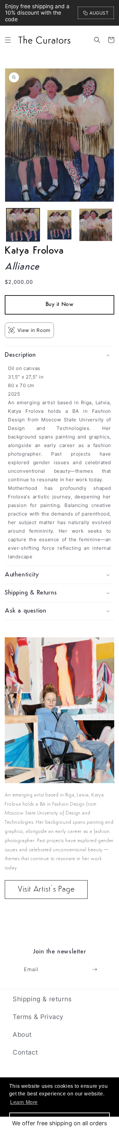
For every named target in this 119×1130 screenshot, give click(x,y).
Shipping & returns (42, 999)
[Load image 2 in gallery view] (59, 225)
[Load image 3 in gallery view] (95, 225)
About (22, 1034)
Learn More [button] (24, 1102)
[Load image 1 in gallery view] (23, 225)
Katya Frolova (34, 251)
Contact (25, 1052)
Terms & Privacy (38, 1017)
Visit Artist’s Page (46, 889)
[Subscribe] (95, 969)
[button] (8, 40)
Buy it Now (60, 305)
